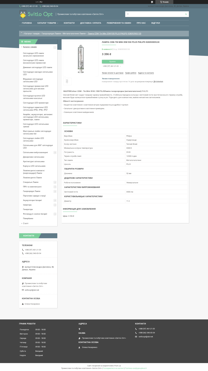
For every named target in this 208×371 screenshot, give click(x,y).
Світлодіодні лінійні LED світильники (33, 139)
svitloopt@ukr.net (32, 290)
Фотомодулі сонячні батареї (35, 214)
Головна (27, 23)
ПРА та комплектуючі (32, 187)
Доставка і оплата (90, 23)
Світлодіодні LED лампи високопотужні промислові (34, 61)
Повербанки (28, 218)
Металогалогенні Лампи (74, 33)
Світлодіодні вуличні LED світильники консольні (34, 97)
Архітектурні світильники (33, 161)
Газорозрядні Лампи (51, 33)
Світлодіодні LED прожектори (35, 103)
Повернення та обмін (119, 23)
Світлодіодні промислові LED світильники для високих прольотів (35, 88)
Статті (25, 223)
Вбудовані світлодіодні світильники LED (33, 80)
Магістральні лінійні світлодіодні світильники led (37, 132)
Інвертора (27, 205)
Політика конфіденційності (136, 368)
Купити (112, 62)
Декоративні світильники (33, 157)
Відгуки (155, 23)
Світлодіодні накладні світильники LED (38, 73)
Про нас (141, 23)
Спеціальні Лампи (30, 182)
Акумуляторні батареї (32, 200)
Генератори (28, 209)
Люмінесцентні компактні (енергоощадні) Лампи (33, 171)
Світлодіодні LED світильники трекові (36, 125)
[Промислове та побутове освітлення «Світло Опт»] (36, 14)
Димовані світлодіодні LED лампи (37, 67)
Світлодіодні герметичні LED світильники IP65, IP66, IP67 (35, 108)
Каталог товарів (46, 23)
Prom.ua (117, 366)
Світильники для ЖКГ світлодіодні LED (38, 146)
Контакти (69, 23)
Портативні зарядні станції (34, 196)
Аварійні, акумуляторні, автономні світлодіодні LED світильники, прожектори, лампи (37, 117)
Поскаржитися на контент (113, 368)
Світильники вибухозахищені (35, 152)
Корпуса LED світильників (34, 166)
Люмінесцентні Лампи (32, 178)
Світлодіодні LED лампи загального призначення (33, 54)
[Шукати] (186, 14)
